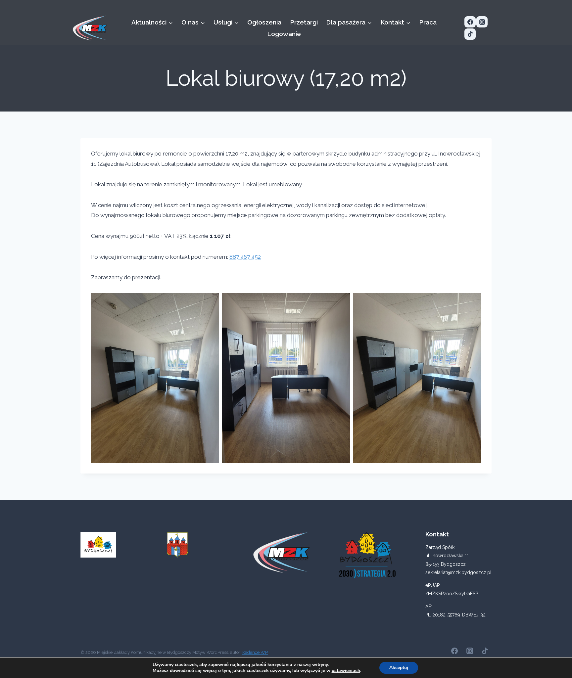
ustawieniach (346, 671)
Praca (428, 22)
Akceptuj (398, 667)
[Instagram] (482, 21)
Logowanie (284, 33)
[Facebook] (470, 21)
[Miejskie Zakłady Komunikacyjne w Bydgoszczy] (89, 28)
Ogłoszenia (264, 22)
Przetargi (304, 22)
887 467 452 (245, 256)
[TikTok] (470, 34)
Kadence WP (255, 652)
